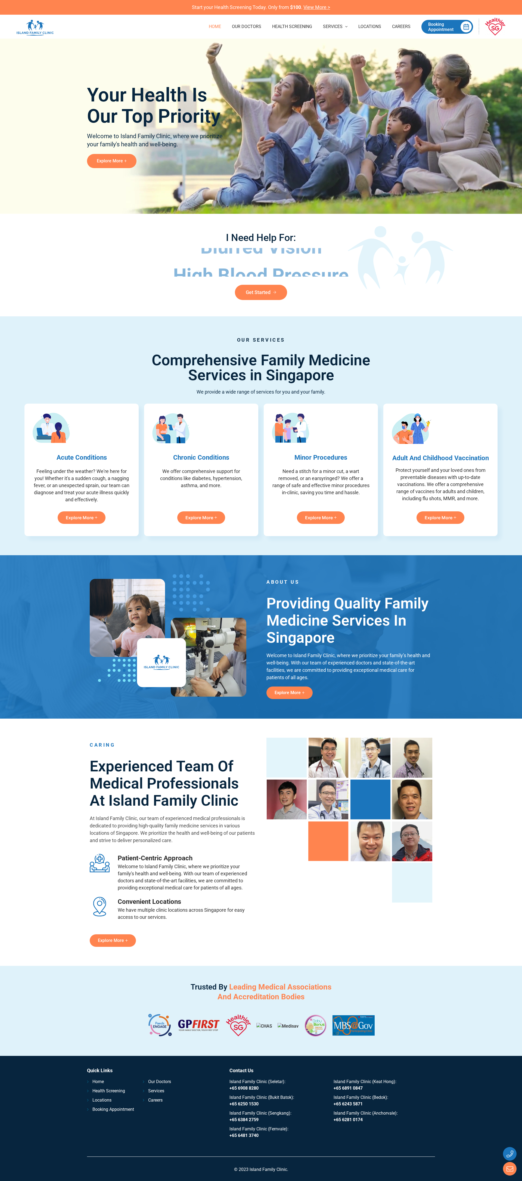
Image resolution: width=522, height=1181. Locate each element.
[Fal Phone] (510, 1154)
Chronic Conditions (201, 457)
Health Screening (292, 26)
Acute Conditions (82, 457)
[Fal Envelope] (510, 1169)
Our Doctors (246, 26)
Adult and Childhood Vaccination (440, 458)
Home (215, 26)
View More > (316, 7)
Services (333, 26)
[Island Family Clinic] (35, 27)
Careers (401, 26)
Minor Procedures (320, 457)
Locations (369, 26)
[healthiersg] (495, 26)
